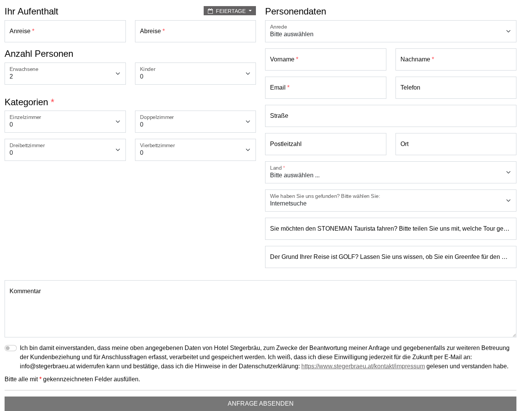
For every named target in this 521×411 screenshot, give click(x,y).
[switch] (11, 348)
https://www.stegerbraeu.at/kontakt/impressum (363, 366)
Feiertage (230, 11)
